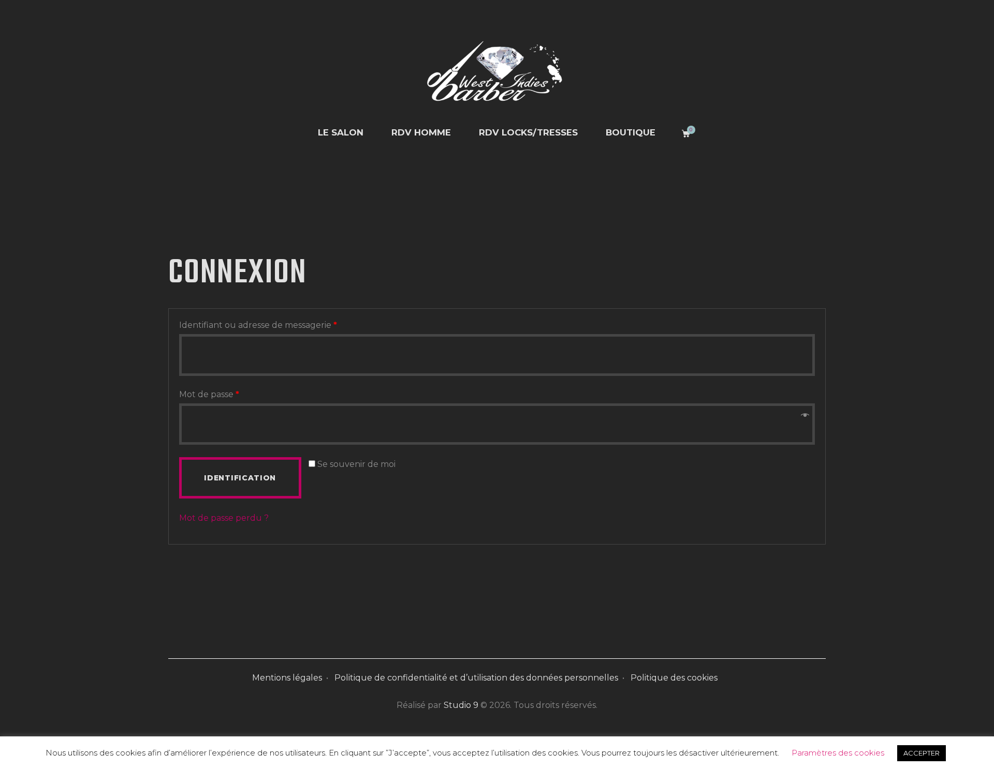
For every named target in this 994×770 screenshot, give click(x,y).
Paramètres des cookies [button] (838, 753)
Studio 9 (461, 705)
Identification (240, 477)
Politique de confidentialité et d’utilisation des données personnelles (476, 678)
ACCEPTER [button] (921, 753)
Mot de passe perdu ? (224, 518)
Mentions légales (287, 678)
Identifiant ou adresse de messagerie (258, 325)
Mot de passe (209, 394)
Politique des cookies (674, 678)
